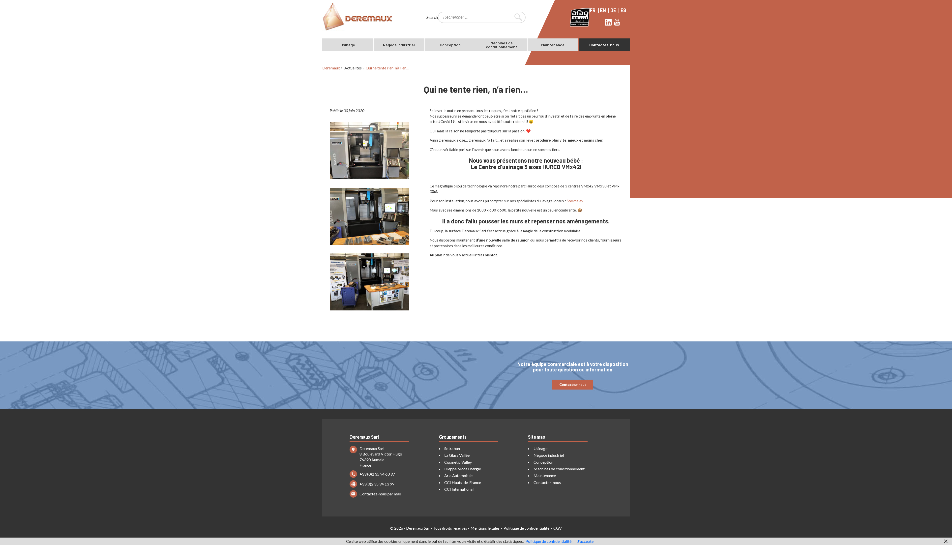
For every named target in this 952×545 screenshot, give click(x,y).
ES (624, 10)
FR (593, 10)
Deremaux (331, 67)
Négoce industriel (399, 44)
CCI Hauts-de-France (462, 482)
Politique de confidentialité (526, 528)
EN (603, 10)
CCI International (459, 489)
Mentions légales (485, 528)
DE (613, 10)
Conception (450, 44)
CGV (557, 528)
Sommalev (575, 201)
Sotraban (452, 448)
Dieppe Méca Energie (462, 468)
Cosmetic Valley (458, 462)
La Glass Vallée (457, 455)
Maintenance (553, 44)
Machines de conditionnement (501, 44)
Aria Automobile (458, 475)
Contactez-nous (604, 44)
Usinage (347, 44)
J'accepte (585, 541)
